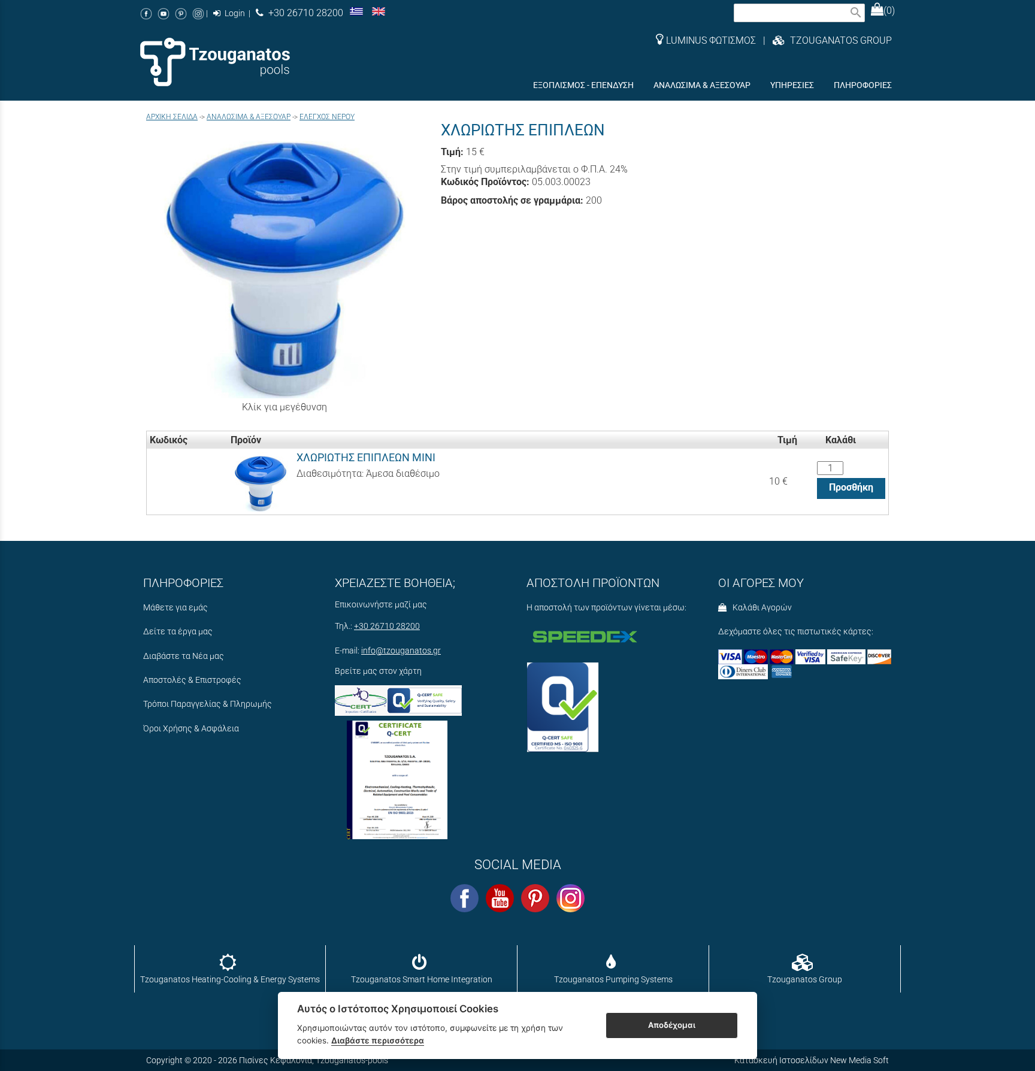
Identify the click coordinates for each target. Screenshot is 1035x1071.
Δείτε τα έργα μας (178, 632)
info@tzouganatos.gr (401, 651)
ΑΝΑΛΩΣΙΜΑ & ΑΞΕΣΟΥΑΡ (248, 117)
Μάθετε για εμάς (175, 608)
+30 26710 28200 (303, 13)
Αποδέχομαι (671, 1025)
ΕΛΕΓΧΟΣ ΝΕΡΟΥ (327, 117)
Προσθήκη (851, 487)
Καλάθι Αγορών (760, 608)
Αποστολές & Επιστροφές (192, 680)
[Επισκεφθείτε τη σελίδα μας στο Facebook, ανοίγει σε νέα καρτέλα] (146, 13)
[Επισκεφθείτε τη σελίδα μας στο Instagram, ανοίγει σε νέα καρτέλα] (198, 13)
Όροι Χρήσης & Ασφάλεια (191, 729)
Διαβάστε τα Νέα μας (183, 656)
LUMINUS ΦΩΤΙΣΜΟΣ (711, 40)
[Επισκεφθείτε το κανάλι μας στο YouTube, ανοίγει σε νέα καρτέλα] (164, 13)
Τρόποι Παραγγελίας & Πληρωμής (207, 704)
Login (234, 13)
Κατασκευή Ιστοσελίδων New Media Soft (811, 1060)
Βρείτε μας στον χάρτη (378, 671)
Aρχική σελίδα (172, 117)
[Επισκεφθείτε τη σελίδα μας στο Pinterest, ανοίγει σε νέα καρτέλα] (181, 13)
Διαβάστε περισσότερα (377, 1040)
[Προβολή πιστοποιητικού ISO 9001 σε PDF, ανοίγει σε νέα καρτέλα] (397, 777)
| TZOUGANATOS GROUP (824, 40)
